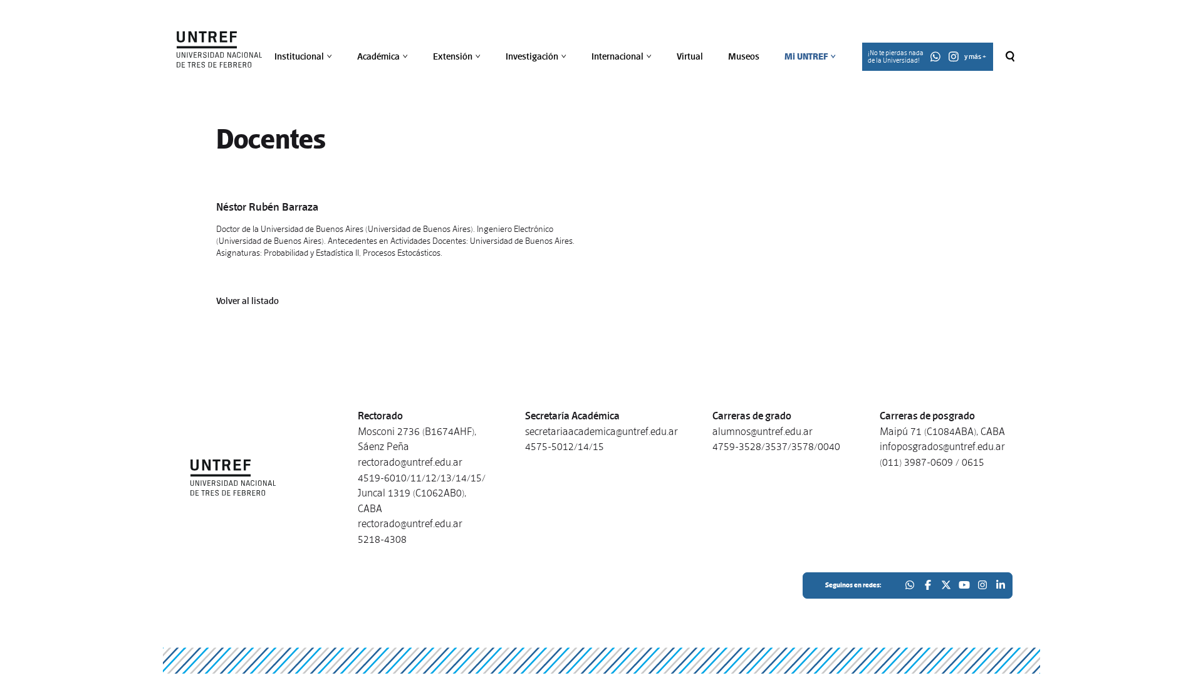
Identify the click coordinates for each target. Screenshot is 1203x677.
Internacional (622, 56)
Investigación (537, 56)
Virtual (690, 56)
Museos (743, 56)
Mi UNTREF (811, 56)
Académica (383, 56)
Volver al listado (247, 301)
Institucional (304, 56)
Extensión (458, 56)
